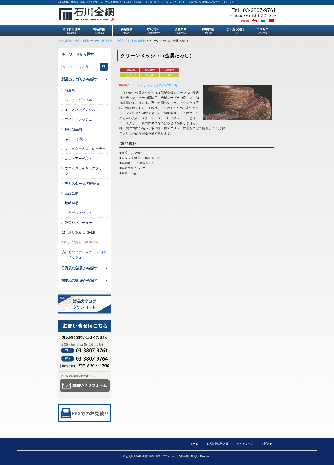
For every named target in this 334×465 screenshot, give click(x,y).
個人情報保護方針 (217, 443)
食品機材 (150, 70)
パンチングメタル (78, 100)
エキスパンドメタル (80, 110)
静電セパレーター (78, 222)
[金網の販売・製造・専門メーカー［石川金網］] (86, 19)
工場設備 (130, 70)
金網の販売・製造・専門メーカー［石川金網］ (86, 40)
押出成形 (150, 74)
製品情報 (123, 40)
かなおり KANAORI (83, 242)
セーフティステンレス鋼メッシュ (87, 254)
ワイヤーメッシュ (78, 119)
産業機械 (169, 70)
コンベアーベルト (78, 158)
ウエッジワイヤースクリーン (85, 171)
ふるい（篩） (75, 139)
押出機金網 (139, 40)
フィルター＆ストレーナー (85, 149)
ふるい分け (130, 74)
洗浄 (169, 74)
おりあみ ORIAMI (81, 232)
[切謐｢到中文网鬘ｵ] (272, 20)
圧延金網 (71, 193)
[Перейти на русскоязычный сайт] (263, 20)
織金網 (70, 90)
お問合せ (267, 443)
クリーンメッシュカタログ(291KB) (152, 85)
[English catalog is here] (255, 20)
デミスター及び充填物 (82, 183)
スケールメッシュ (78, 213)
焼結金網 (71, 203)
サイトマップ (245, 443)
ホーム (194, 443)
